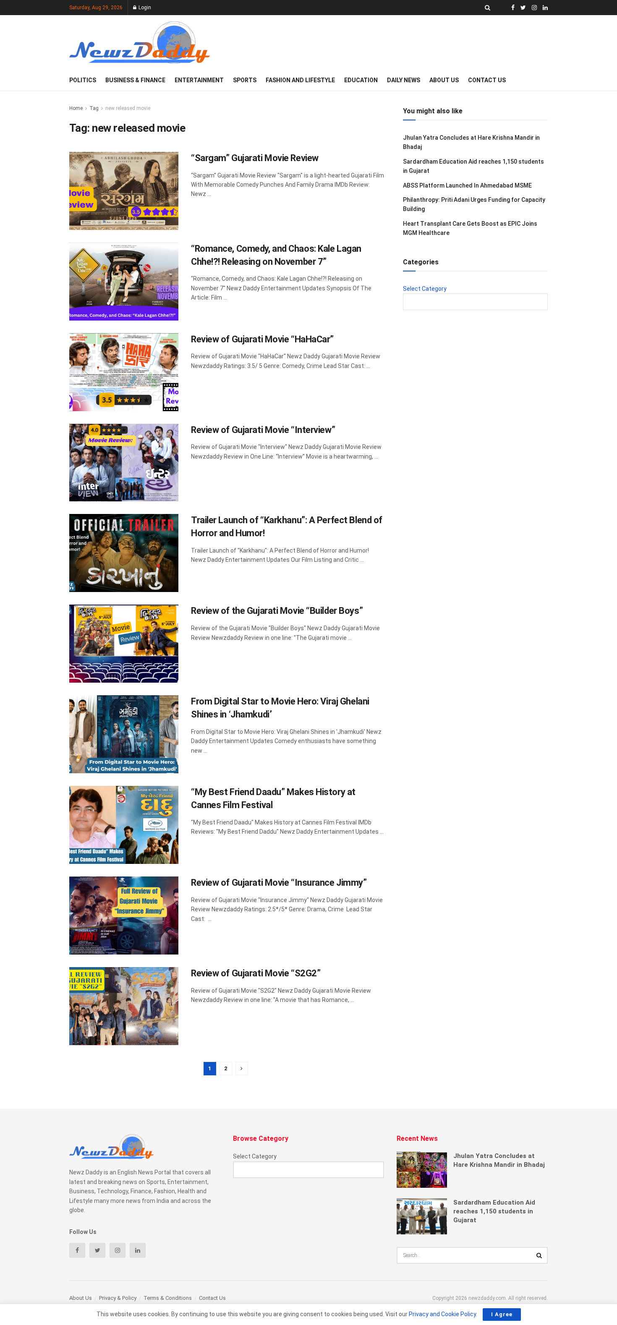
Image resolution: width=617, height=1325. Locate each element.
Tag (94, 108)
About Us (444, 80)
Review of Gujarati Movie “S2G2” (255, 973)
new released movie (127, 108)
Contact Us (487, 80)
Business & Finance (135, 80)
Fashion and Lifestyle (300, 80)
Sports (244, 80)
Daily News (403, 80)
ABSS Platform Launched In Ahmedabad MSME (467, 185)
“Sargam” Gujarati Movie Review (255, 158)
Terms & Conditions (168, 1298)
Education (361, 80)
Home (76, 108)
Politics (82, 80)
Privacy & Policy (117, 1298)
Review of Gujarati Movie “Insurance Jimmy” (279, 882)
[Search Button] (539, 1255)
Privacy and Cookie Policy (442, 1314)
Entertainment (199, 80)
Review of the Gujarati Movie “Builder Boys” (277, 610)
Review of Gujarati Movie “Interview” (263, 430)
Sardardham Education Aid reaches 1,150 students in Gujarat (494, 1211)
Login (144, 7)
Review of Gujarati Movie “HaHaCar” (262, 339)
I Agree (501, 1314)
